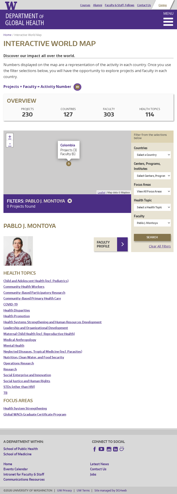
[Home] (24, 19)
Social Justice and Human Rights (26, 381)
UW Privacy (64, 490)
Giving (163, 5)
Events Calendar (15, 469)
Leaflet (101, 192)
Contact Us (144, 5)
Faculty (139, 216)
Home (7, 35)
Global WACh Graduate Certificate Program (34, 414)
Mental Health (13, 345)
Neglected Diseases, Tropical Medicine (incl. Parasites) (42, 351)
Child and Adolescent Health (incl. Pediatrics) (35, 281)
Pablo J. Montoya (45, 200)
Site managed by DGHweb (110, 490)
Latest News (99, 464)
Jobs (93, 474)
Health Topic (143, 200)
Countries (140, 148)
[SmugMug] (122, 449)
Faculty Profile (103, 244)
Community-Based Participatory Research (34, 292)
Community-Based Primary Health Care (32, 298)
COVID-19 (10, 304)
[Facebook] (94, 449)
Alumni (97, 5)
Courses (85, 5)
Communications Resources (24, 479)
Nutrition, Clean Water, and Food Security (33, 357)
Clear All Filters (160, 246)
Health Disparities (16, 310)
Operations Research (18, 363)
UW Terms (83, 490)
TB (5, 393)
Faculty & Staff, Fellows (119, 5)
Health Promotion (16, 316)
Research (10, 369)
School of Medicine (17, 454)
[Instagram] (109, 449)
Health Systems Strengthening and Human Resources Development (52, 322)
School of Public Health (20, 449)
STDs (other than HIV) (19, 387)
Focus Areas (142, 184)
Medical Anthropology (19, 340)
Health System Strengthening (25, 408)
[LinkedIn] (115, 449)
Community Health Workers (23, 286)
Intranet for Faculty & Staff (23, 474)
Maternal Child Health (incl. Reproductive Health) (39, 334)
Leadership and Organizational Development (35, 328)
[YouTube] (101, 449)
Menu (168, 13)
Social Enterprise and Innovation (27, 375)
